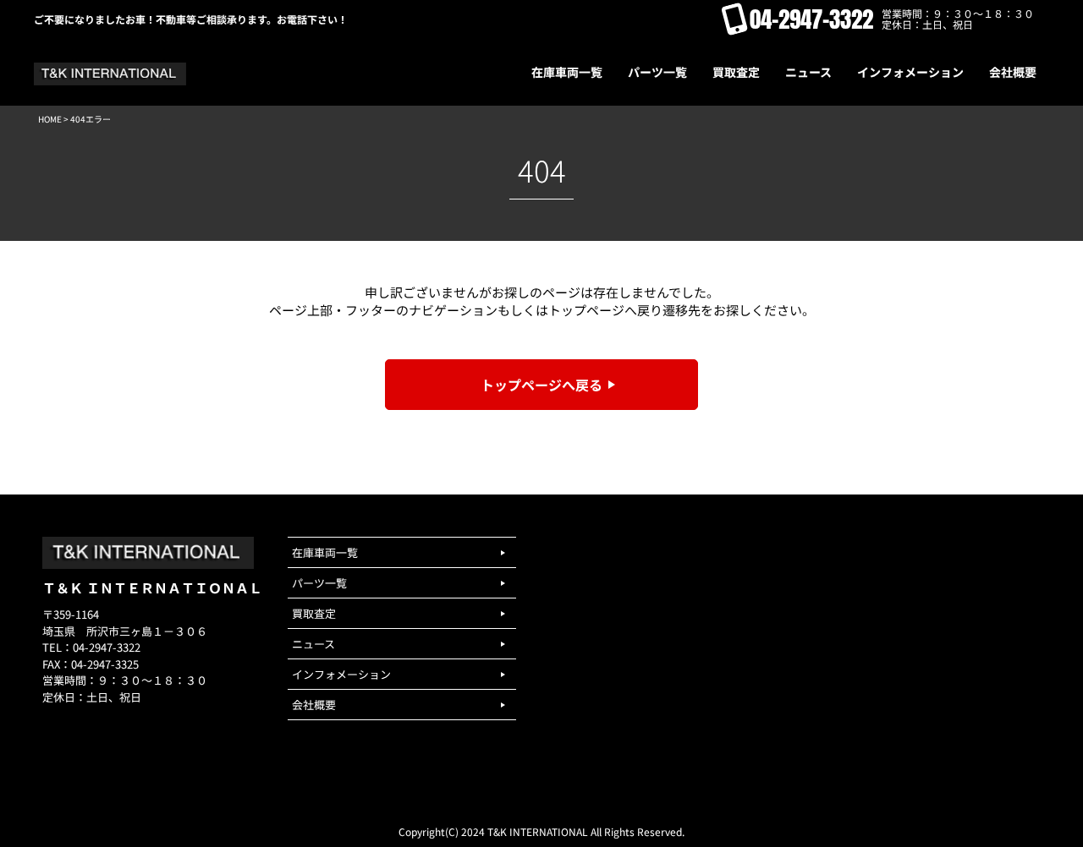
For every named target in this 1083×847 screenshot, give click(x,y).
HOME (50, 118)
